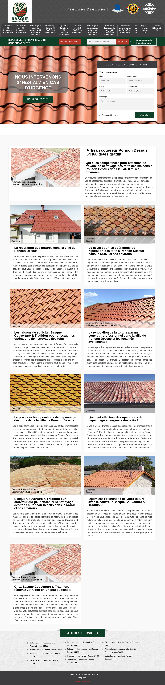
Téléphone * (132, 86)
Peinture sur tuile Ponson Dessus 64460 (46, 650)
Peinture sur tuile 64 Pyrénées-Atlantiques (77, 29)
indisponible (77, 9)
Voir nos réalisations (69, 41)
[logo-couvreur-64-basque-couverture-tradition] (20, 11)
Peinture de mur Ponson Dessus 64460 (83, 656)
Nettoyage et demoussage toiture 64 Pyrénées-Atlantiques (92, 30)
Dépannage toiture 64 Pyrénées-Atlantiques (50, 29)
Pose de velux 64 (136, 29)
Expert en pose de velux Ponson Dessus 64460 (121, 643)
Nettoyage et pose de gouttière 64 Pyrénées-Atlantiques (35, 30)
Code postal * (133, 76)
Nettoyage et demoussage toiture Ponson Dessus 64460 (43, 644)
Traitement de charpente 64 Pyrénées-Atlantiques (125, 29)
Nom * (102, 76)
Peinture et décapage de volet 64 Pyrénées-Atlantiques (109, 30)
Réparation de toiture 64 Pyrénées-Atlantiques (64, 30)
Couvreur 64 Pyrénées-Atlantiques (8, 29)
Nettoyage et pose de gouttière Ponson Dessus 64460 (83, 643)
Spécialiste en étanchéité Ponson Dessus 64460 (118, 657)
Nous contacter (38, 99)
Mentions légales (82, 681)
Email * (102, 86)
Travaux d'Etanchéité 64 (156, 28)
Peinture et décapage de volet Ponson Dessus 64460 (82, 650)
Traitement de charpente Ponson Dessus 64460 (80, 661)
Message (103, 97)
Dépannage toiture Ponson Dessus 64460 (44, 661)
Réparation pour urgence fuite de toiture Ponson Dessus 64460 (121, 650)
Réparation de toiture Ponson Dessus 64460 (45, 655)
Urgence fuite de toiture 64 (145, 29)
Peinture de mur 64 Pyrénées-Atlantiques (21, 29)
